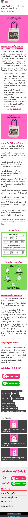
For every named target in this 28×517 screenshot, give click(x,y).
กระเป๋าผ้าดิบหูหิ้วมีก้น (9, 497)
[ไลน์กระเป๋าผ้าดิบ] (11, 383)
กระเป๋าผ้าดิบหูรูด (7, 502)
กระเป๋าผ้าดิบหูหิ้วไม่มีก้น (10, 493)
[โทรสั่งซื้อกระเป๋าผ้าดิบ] (11, 376)
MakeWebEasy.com (16, 516)
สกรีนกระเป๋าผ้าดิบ (7, 506)
